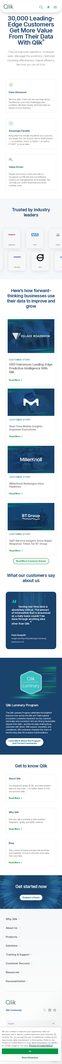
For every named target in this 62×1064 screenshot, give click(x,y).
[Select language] (48, 7)
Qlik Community (14, 1010)
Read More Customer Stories (31, 561)
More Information (30, 1057)
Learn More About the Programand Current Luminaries (25, 742)
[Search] (41, 7)
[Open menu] (55, 7)
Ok (30, 1051)
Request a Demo (31, 897)
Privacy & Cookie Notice (40, 1045)
